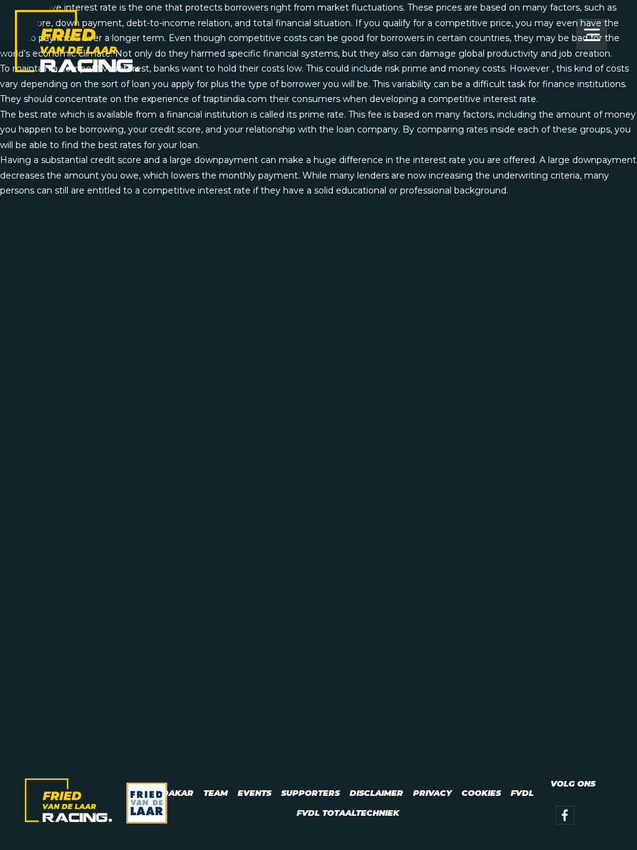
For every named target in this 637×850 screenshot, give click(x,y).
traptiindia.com (235, 99)
